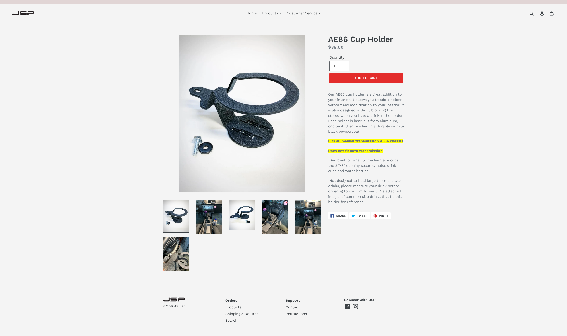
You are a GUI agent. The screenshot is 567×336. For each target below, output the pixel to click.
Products (270, 13)
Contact (293, 307)
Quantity (336, 57)
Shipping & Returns (241, 314)
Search (231, 320)
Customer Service (302, 13)
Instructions (296, 314)
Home (252, 13)
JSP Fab (179, 306)
